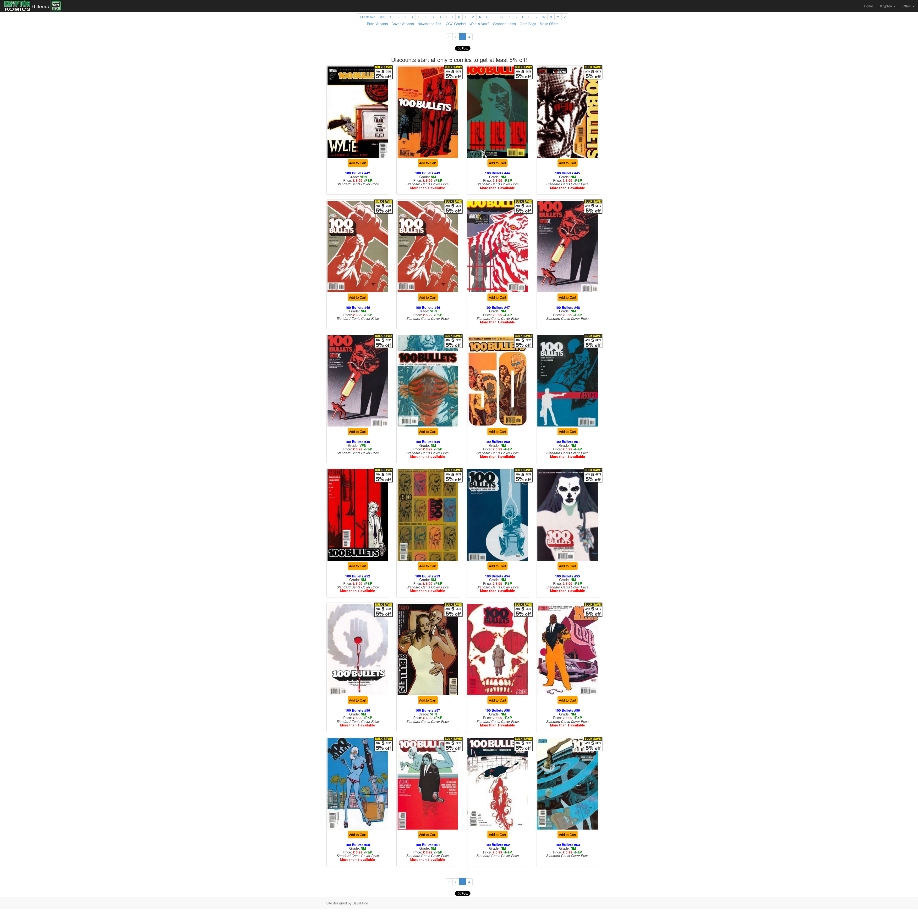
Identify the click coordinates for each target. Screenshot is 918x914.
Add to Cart (357, 163)
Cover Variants (403, 23)
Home (868, 6)
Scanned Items (504, 23)
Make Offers (549, 23)
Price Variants (377, 23)
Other (907, 6)
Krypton (886, 6)
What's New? (479, 23)
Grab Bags (528, 23)
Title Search (367, 17)
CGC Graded (456, 23)
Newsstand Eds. (430, 23)
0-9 (382, 17)
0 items (40, 6)
